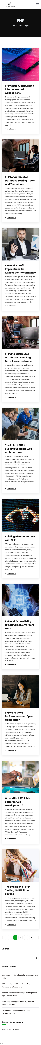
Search (6, 948)
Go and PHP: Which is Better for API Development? (17, 802)
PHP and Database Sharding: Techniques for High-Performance (19, 994)
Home (14, 26)
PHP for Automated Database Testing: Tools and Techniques (20, 180)
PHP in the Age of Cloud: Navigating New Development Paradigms (18, 985)
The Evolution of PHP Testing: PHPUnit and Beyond (17, 890)
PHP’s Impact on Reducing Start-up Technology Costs (16, 1012)
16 (31, 937)
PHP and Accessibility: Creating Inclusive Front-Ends (20, 625)
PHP (20, 26)
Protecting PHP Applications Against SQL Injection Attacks (18, 1003)
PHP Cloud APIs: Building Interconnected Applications (19, 89)
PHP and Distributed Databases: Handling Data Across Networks (18, 357)
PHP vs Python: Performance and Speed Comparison (19, 716)
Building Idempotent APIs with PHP (20, 538)
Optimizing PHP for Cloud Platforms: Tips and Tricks (20, 976)
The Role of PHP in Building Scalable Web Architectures (18, 449)
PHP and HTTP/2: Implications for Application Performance (20, 269)
